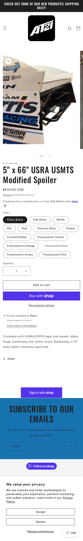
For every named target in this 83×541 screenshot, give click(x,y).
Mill (9, 228)
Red (24, 228)
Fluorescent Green (20, 254)
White (61, 219)
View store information (22, 325)
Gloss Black (15, 219)
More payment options (41, 305)
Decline (40, 522)
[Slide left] (33, 156)
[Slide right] (50, 156)
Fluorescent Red (58, 246)
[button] (5, 28)
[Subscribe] (71, 446)
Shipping (7, 195)
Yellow (70, 228)
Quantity (8, 263)
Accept (40, 512)
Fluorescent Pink (55, 254)
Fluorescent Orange (21, 246)
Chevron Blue (46, 228)
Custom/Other (17, 237)
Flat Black (40, 219)
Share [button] (11, 358)
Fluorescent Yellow (50, 237)
